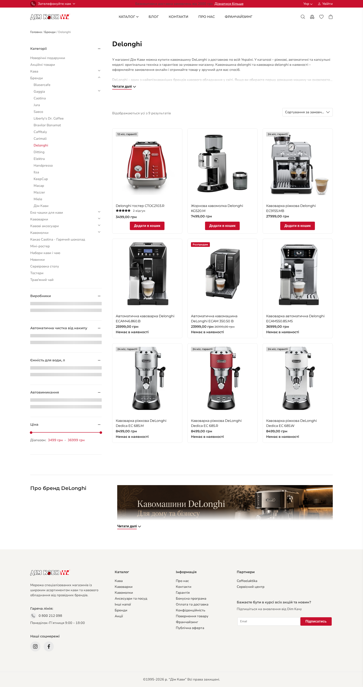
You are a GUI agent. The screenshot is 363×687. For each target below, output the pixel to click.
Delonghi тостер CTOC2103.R (140, 206)
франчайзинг (238, 17)
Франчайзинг (187, 622)
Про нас (182, 581)
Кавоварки (124, 586)
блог (154, 17)
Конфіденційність (190, 610)
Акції (119, 616)
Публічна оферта (190, 628)
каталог (127, 17)
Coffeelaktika (247, 581)
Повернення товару (192, 616)
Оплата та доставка (192, 604)
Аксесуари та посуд (131, 598)
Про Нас (206, 17)
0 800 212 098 (50, 615)
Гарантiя (183, 592)
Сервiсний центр (250, 586)
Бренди (121, 610)
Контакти (178, 17)
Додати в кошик (147, 226)
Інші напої (123, 604)
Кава (119, 581)
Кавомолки (124, 592)
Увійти (327, 3)
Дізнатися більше (228, 3)
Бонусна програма (191, 598)
